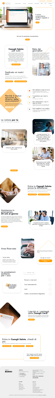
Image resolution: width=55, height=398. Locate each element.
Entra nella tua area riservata (45, 261)
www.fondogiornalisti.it (36, 387)
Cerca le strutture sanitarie (20, 81)
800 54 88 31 (24, 375)
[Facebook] (8, 371)
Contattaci (50, 3)
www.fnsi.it (34, 386)
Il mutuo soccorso (18, 3)
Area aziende (37, 3)
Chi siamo (24, 3)
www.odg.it (34, 383)
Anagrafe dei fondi (22, 388)
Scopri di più (31, 319)
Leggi (37, 22)
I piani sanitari (30, 3)
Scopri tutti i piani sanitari (44, 194)
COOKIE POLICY (40, 376)
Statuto (20, 383)
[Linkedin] (10, 371)
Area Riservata (49, 1)
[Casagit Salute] (6, 3)
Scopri (27, 39)
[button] (33, 272)
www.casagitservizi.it (36, 388)
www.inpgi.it (34, 384)
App (51, 5)
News (42, 3)
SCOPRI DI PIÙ (4, 226)
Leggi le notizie (14, 170)
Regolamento (21, 384)
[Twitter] (6, 371)
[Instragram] (11, 371)
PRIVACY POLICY (35, 376)
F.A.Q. (45, 3)
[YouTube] (7, 371)
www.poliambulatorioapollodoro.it (38, 389)
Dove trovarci (21, 389)
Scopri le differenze (9, 107)
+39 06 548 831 (22, 373)
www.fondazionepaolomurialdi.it (38, 392)
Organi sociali (21, 385)
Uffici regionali (21, 387)
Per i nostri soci (42, 1)
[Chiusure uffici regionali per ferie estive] (14, 138)
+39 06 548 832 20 (23, 374)
